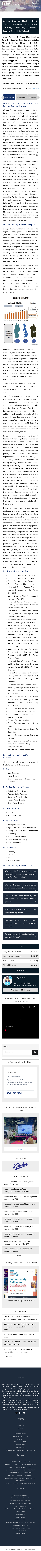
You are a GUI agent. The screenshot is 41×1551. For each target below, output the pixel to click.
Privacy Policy (20, 1434)
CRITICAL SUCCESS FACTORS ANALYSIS (20, 1483)
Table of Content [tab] (21, 97)
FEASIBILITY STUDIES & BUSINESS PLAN (20, 1464)
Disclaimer (20, 1444)
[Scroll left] (2, 97)
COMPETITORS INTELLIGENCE (20, 1467)
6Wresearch (15, 1549)
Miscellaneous (20, 1531)
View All (21, 1149)
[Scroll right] (38, 97)
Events (20, 1428)
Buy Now (20, 971)
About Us (20, 1425)
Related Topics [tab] (32, 97)
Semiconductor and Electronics (20, 1501)
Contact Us (20, 1447)
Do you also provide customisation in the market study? (20, 935)
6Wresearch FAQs (20, 1442)
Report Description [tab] (9, 97)
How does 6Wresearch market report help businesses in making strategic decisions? (20, 923)
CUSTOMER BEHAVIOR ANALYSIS (20, 1475)
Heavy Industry (20, 1506)
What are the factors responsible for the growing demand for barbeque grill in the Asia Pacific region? (20, 874)
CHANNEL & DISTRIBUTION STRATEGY (20, 1470)
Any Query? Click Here (20, 990)
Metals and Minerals (20, 1525)
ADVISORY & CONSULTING (20, 1462)
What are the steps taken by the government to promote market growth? (20, 899)
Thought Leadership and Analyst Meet (20, 1450)
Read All (8, 1356)
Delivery (20, 1439)
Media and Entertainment (20, 1528)
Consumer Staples (20, 1520)
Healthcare (20, 1514)
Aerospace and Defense (20, 1495)
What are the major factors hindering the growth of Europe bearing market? (20, 886)
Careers (20, 1431)
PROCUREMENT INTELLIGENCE (20, 1473)
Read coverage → (18, 1093)
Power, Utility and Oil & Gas (20, 1503)
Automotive (20, 1517)
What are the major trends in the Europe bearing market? (20, 911)
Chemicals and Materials (20, 1498)
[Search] (33, 3)
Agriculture (20, 1533)
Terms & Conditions (20, 1436)
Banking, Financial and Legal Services (20, 1522)
